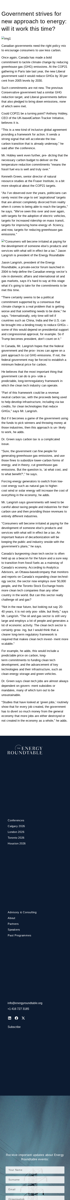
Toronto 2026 (16, 837)
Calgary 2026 (16, 826)
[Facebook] (16, 1018)
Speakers (14, 929)
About (11, 918)
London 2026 (16, 831)
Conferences (16, 820)
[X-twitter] (23, 1018)
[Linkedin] (9, 1018)
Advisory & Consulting (22, 912)
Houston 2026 (17, 843)
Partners (13, 923)
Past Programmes (19, 935)
